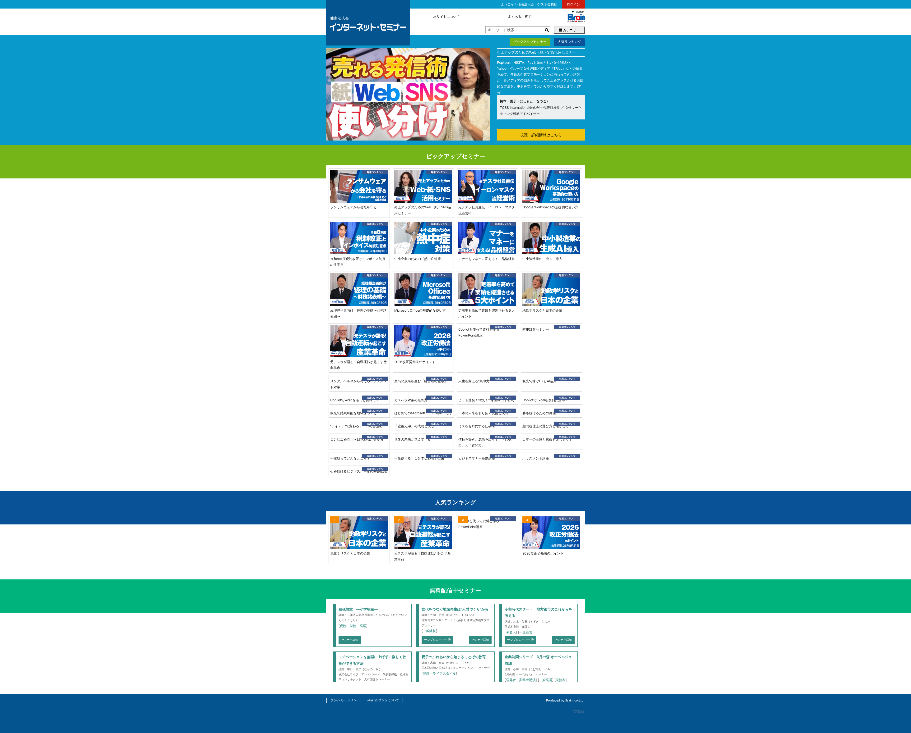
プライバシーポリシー (344, 700)
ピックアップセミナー (530, 42)
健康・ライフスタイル (439, 673)
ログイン (573, 4)
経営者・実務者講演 (521, 680)
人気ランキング (569, 42)
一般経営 (429, 631)
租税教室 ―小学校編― (358, 609)
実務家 (561, 680)
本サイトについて (446, 16)
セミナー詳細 (349, 640)
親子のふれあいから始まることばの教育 (454, 657)
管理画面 (579, 711)
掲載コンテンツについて (383, 700)
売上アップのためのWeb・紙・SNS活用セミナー (536, 52)
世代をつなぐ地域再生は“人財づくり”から (455, 609)
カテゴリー (571, 30)
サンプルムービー (436, 640)
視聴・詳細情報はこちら (541, 134)
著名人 (511, 632)
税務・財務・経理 (353, 626)
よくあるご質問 (519, 16)
